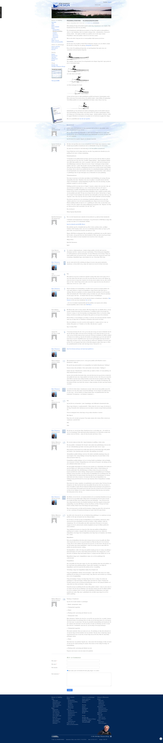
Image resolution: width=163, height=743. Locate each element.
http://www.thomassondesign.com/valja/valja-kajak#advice (80, 349)
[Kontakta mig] (57, 114)
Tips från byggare (57, 718)
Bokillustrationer (102, 708)
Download (55, 723)
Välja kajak (55, 700)
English (109, 2)
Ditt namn (54, 660)
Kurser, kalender (55, 26)
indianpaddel (88, 45)
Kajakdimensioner (57, 702)
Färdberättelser (71, 715)
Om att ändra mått (57, 715)
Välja (53, 23)
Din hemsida (54, 667)
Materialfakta (56, 720)
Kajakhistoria (71, 710)
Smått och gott (102, 717)
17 (64, 515)
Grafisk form (101, 702)
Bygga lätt (55, 717)
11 (64, 361)
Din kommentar (55, 674)
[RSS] (110, 736)
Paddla (53, 28)
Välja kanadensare (57, 705)
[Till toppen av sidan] (160, 739)
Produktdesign (102, 705)
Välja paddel (56, 706)
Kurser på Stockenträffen (57, 42)
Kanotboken (101, 721)
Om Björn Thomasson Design (58, 66)
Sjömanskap (55, 37)
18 (64, 599)
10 (64, 349)
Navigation (55, 34)
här (86, 300)
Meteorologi (55, 35)
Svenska (105, 2)
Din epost (54, 664)
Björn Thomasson (56, 262)
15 (64, 442)
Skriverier (70, 720)
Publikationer (55, 58)
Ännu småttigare (102, 718)
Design (99, 699)
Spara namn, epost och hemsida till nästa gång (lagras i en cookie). (83, 670)
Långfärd (55, 32)
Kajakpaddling (56, 29)
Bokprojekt (101, 700)
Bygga (53, 25)
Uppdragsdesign (71, 721)
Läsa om (53, 38)
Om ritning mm (56, 712)
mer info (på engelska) (85, 118)
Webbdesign (101, 703)
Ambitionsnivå (56, 711)
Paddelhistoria (71, 714)
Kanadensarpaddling (57, 31)
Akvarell (100, 715)
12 (64, 389)
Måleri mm (99, 714)
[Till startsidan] (61, 5)
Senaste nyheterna (56, 46)
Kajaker (53, 54)
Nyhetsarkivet (55, 48)
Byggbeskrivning (56, 721)
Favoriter (54, 49)
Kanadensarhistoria (72, 712)
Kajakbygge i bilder (57, 73)
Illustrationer (100, 706)
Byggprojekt (55, 709)
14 (64, 431)
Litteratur (70, 717)
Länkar (69, 718)
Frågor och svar (55, 40)
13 (64, 401)
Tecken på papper (103, 723)
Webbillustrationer (103, 711)
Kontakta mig (55, 65)
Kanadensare (54, 55)
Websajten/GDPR (55, 80)
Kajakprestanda (56, 703)
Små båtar (54, 57)
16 (64, 497)
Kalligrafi (99, 712)
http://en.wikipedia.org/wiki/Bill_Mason (76, 224)
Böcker (99, 720)
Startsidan (54, 22)
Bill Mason (89, 304)
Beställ (53, 60)
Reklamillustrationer (103, 709)
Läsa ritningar (56, 714)
